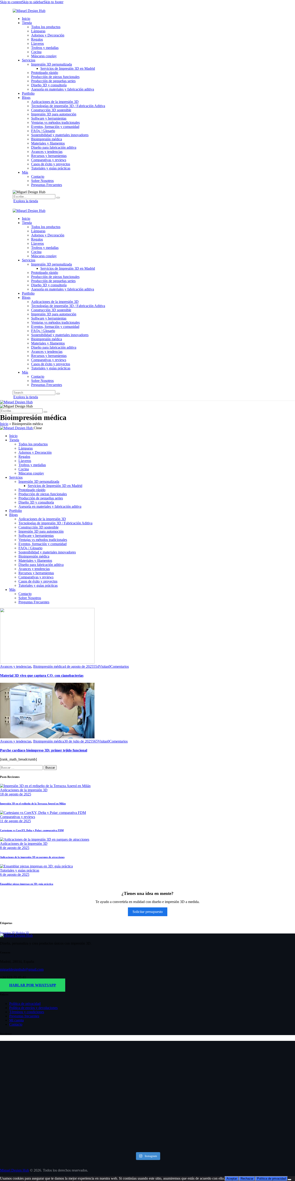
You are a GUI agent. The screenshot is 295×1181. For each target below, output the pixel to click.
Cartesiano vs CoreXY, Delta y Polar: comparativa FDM (32, 830)
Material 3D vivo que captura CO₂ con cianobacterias (41, 675)
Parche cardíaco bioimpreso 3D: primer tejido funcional (43, 750)
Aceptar (232, 1178)
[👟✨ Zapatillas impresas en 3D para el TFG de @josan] (172, 1090)
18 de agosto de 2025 (15, 794)
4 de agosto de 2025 (78, 666)
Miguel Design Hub (14, 1170)
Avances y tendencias (15, 666)
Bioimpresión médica (48, 666)
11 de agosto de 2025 (15, 821)
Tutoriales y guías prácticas (19, 870)
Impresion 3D (7, 932)
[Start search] (58, 393)
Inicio (4, 424)
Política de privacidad (271, 1178)
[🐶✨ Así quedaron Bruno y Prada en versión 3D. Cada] (221, 1073)
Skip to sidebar (33, 2)
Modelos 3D (22, 932)
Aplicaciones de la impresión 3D (23, 790)
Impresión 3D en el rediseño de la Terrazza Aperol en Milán (33, 803)
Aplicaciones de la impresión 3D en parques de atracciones (32, 857)
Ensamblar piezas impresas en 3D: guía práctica (26, 883)
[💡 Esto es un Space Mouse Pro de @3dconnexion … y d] (270, 1075)
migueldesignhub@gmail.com (22, 969)
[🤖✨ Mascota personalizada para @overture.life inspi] (73, 1085)
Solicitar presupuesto (148, 912)
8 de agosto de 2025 (14, 848)
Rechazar (247, 1178)
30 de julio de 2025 (78, 741)
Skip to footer (53, 2)
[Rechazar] (289, 1179)
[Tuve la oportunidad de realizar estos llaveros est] (24, 1096)
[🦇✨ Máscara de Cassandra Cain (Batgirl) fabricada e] (123, 1077)
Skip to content (11, 2)
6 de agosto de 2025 (14, 874)
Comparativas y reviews (17, 817)
